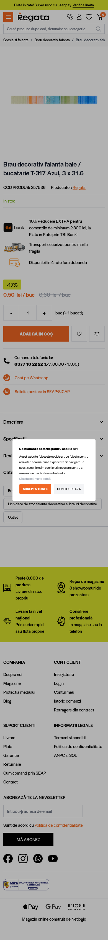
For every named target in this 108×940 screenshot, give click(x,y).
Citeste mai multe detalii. (35, 478)
